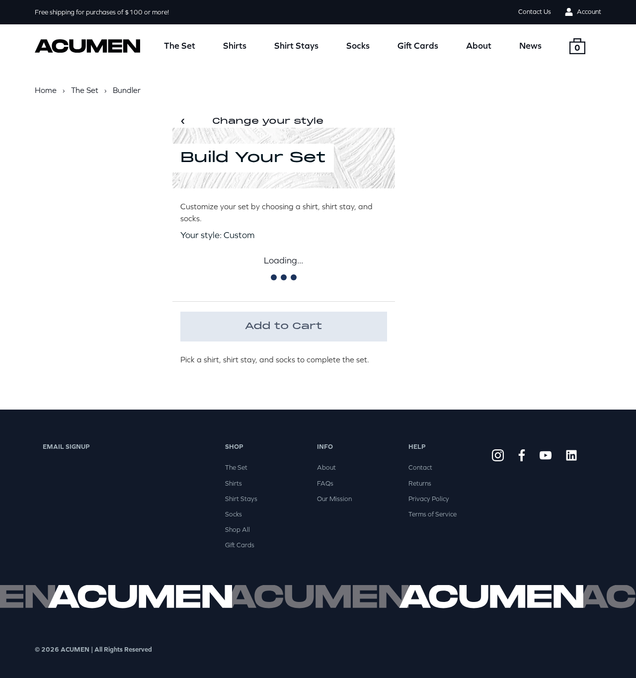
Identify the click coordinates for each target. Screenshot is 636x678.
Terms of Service (432, 514)
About (478, 45)
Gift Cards (418, 45)
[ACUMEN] (87, 46)
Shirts (234, 45)
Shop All (237, 529)
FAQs (325, 483)
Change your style (251, 121)
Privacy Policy (428, 499)
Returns (419, 483)
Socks (358, 45)
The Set (179, 45)
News (530, 45)
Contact (420, 467)
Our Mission (334, 499)
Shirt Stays (296, 45)
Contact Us (534, 11)
